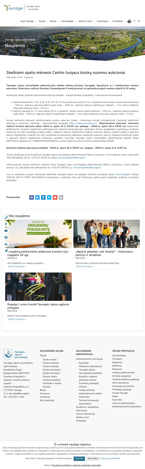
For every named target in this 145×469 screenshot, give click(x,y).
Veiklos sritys (82, 417)
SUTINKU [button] (79, 459)
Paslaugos (81, 420)
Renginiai (117, 369)
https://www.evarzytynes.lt (83, 123)
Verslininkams (119, 355)
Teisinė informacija (85, 414)
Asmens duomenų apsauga (125, 379)
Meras (43, 390)
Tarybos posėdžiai (51, 380)
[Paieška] (139, 21)
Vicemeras (45, 397)
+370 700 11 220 (16, 397)
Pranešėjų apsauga (121, 389)
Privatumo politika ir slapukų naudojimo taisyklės (76, 465)
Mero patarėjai (47, 400)
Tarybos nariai (49, 359)
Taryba (43, 355)
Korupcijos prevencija (123, 386)
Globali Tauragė (120, 393)
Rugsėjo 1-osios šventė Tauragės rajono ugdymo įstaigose (38, 306)
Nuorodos (117, 400)
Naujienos (28, 77)
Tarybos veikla (50, 376)
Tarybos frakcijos (51, 363)
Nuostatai (84, 363)
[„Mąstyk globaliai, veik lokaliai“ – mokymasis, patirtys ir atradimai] (106, 234)
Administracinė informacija (89, 359)
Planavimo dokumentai (90, 366)
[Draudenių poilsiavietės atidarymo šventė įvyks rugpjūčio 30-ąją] (38, 234)
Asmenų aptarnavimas (123, 372)
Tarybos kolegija (51, 366)
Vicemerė (44, 393)
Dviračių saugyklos (121, 376)
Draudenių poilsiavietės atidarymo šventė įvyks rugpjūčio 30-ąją (37, 253)
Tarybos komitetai (51, 369)
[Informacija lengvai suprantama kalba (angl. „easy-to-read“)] (130, 21)
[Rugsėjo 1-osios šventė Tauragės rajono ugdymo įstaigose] (38, 286)
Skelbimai (117, 366)
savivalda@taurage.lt (19, 393)
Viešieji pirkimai (87, 390)
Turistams (117, 359)
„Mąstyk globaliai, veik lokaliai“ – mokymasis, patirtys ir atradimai (104, 253)
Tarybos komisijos (51, 373)
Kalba (115, 396)
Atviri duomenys (120, 383)
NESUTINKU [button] (93, 459)
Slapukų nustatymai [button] (110, 458)
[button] (31, 197)
